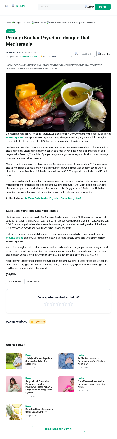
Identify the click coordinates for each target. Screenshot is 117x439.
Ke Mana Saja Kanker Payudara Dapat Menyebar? (53, 198)
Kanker (43, 23)
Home (8, 23)
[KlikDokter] (24, 7)
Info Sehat (26, 23)
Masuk (102, 7)
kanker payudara (14, 137)
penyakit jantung (14, 237)
